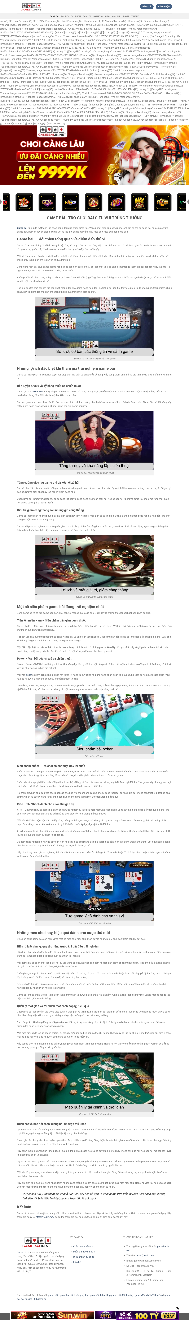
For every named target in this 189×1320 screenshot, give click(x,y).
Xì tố (107, 16)
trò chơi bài (38, 391)
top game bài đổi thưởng (120, 1295)
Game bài (22, 1252)
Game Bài (54, 16)
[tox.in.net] (32, 6)
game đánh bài (97, 1295)
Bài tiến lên (67, 16)
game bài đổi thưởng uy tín (74, 1295)
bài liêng (98, 16)
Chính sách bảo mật (83, 1246)
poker (29, 674)
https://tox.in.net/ (45, 1217)
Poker (126, 16)
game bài (53, 1295)
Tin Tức (135, 16)
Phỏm (78, 16)
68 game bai (40, 1299)
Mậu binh (116, 16)
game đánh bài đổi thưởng (149, 1295)
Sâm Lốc (87, 16)
